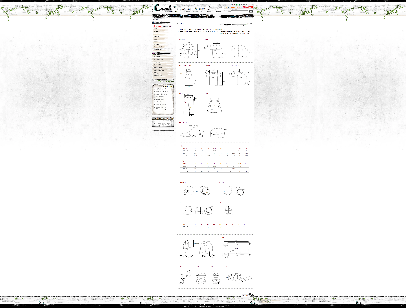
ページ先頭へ (248, 295)
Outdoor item (157, 67)
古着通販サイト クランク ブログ (163, 108)
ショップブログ (191, 16)
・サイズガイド (196, 301)
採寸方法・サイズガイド (162, 89)
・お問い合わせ (241, 301)
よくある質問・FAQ (161, 94)
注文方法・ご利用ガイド (162, 91)
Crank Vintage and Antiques (163, 110)
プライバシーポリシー (162, 102)
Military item (157, 64)
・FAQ (233, 301)
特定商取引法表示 (161, 99)
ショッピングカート (246, 16)
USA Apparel (157, 75)
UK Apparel (157, 73)
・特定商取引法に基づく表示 (221, 301)
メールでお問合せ (161, 104)
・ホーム (163, 301)
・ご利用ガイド (207, 301)
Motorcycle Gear (158, 59)
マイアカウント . (233, 16)
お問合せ (207, 16)
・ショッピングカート (173, 301)
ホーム (160, 16)
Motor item (156, 56)
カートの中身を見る (163, 119)
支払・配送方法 (176, 16)
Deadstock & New (158, 70)
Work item (156, 62)
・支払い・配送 (186, 301)
